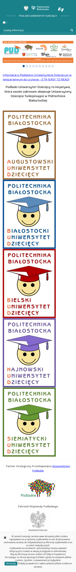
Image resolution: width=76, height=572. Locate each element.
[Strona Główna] (4, 22)
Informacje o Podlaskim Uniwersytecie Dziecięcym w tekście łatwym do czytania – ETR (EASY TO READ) (37, 77)
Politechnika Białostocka (40, 7)
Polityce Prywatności (55, 554)
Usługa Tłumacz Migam (61, 9)
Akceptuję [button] (11, 563)
